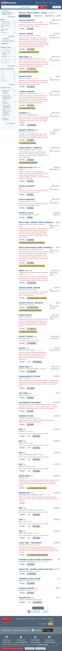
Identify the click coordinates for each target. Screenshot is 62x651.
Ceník (31, 29)
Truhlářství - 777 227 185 (28, 143)
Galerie (31, 105)
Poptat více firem (24, 16)
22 (44, 611)
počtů (11, 84)
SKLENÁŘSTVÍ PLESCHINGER (30, 403)
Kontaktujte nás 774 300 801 (29, 71)
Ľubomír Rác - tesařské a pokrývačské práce (36, 569)
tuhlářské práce (39, 499)
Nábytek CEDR (26, 493)
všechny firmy (38, 16)
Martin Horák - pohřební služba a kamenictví (36, 222)
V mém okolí (5, 39)
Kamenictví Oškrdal (28, 588)
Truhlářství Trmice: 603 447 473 (38, 555)
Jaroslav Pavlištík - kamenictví (31, 303)
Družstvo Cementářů (27, 20)
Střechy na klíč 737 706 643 (29, 162)
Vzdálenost (5, 43)
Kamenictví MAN (25, 76)
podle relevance (49, 16)
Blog (30, 217)
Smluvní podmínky (42, 619)
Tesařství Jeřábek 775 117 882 (29, 52)
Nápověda (50, 619)
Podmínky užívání (31, 619)
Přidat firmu (56, 7)
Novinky (51, 621)
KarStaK (24, 348)
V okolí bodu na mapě (8, 41)
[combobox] (10, 7)
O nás (39, 624)
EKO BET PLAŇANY (28, 337)
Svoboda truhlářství (28, 130)
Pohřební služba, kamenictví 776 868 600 (32, 242)
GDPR (50, 624)
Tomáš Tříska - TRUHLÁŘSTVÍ (30, 543)
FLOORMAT (25, 113)
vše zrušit (10, 16)
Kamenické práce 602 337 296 (37, 488)
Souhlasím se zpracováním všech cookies (13, 648)
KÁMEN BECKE (26, 476)
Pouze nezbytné (30, 648)
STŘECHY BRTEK (25, 315)
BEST (22, 429)
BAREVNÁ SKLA (26, 598)
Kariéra (37, 436)
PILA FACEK (25, 393)
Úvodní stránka (33, 307)
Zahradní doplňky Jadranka (29, 288)
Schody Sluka (26, 367)
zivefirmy (37, 630)
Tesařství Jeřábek (26, 34)
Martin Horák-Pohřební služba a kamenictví (36, 247)
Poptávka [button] (22, 29)
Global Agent (25, 57)
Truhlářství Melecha (26, 92)
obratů (11, 66)
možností (10, 123)
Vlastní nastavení (40, 648)
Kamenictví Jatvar (26, 213)
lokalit (11, 36)
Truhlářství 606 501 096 (28, 108)
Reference (32, 69)
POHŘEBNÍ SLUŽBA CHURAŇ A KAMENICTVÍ (35, 560)
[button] (38, 3)
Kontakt (31, 49)
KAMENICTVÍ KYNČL (26, 416)
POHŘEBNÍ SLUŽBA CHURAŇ (29, 579)
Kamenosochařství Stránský (29, 376)
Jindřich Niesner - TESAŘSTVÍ (30, 148)
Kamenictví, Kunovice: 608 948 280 (31, 310)
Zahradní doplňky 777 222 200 (37, 298)
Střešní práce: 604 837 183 (28, 331)
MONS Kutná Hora (30, 167)
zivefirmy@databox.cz (23, 630)
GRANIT (25, 271)
